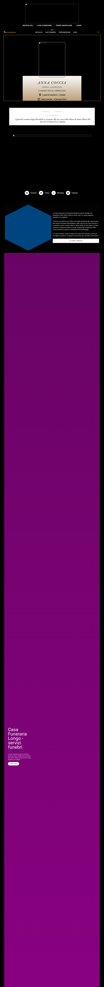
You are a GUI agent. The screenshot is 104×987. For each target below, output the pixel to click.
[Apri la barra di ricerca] (98, 32)
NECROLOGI (28, 25)
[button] (31, 193)
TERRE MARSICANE (64, 25)
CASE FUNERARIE (44, 25)
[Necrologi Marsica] (10, 32)
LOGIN (78, 25)
